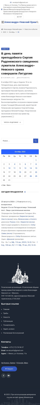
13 (25, 168)
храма (21, 397)
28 (31, 176)
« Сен (3, 185)
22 (36, 172)
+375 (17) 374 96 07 (16, 347)
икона (31, 216)
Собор (33, 225)
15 (36, 168)
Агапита (33, 219)
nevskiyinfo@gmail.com (20, 2)
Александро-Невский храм (20, 22)
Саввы (3, 233)
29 (36, 176)
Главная (6, 309)
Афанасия (10, 239)
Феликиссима (23, 219)
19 (20, 172)
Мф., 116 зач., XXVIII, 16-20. (21, 242)
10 (9, 168)
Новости (6, 317)
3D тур (19, 17)
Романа (12, 222)
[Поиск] (37, 22)
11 (14, 168)
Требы (5, 313)
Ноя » (9, 185)
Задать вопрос (8, 329)
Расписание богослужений (13, 333)
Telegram (9, 369)
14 (31, 168)
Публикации (8, 321)
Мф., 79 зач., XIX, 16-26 (27, 245)
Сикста (4, 219)
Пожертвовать (9, 325)
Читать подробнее (11, 122)
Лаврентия (23, 216)
